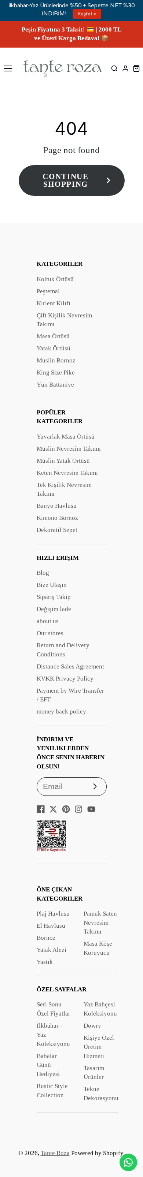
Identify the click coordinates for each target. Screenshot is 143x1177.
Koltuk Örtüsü (55, 279)
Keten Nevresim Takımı (67, 472)
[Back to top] (128, 1142)
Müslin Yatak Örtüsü (63, 460)
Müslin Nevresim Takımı (69, 448)
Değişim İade (54, 609)
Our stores (50, 633)
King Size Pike (56, 372)
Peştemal (48, 291)
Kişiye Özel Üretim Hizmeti (99, 1046)
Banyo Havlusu (57, 505)
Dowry (92, 1025)
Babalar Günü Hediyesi (48, 1065)
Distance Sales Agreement (70, 666)
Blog (43, 572)
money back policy (61, 711)
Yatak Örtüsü (53, 348)
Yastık (45, 961)
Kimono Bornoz (57, 517)
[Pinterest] (66, 809)
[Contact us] (128, 1162)
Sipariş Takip (54, 596)
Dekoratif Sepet (57, 529)
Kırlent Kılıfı (53, 303)
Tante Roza (55, 1153)
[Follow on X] (53, 809)
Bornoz (46, 937)
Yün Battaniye (55, 384)
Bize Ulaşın (52, 584)
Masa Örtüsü (53, 336)
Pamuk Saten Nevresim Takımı (100, 922)
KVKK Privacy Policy (65, 678)
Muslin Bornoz (56, 360)
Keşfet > (87, 14)
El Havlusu (51, 925)
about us (48, 621)
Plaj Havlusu (53, 913)
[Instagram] (78, 809)
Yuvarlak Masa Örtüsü (66, 436)
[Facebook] (41, 809)
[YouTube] (91, 809)
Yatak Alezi (51, 949)
